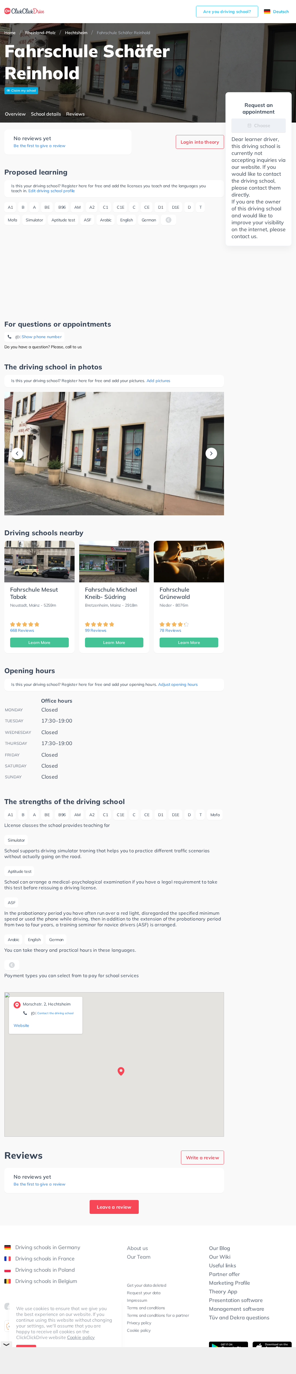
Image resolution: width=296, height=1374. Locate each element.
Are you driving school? (227, 11)
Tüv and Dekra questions (239, 1317)
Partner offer (224, 1274)
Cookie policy (81, 1337)
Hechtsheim (76, 32)
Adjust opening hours (178, 684)
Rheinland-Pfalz (40, 32)
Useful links (222, 1265)
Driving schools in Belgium (46, 1281)
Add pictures (159, 380)
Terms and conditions (146, 1307)
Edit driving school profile (51, 190)
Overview (15, 114)
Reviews (75, 114)
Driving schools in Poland (45, 1269)
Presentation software (236, 1300)
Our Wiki (219, 1256)
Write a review (202, 1157)
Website (21, 1025)
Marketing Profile (229, 1282)
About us (137, 1248)
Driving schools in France (45, 1258)
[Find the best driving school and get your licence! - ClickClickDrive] (24, 11)
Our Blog (219, 1248)
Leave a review (114, 1207)
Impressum (137, 1300)
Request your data (143, 1292)
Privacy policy (139, 1322)
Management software (236, 1309)
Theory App (223, 1291)
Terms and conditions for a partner (158, 1315)
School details (46, 114)
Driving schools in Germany (47, 1247)
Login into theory (200, 142)
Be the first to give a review (39, 145)
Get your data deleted (146, 1285)
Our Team (138, 1256)
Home (10, 32)
